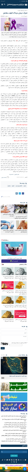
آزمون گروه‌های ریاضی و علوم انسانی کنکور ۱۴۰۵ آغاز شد (15, 423)
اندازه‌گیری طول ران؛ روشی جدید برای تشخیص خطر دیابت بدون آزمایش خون (13, 416)
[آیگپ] (14, 460)
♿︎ (25, 468)
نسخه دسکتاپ (14, 455)
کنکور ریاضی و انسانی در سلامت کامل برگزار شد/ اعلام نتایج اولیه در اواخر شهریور (13, 441)
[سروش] (9, 460)
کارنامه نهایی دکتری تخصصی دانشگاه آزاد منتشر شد (16, 439)
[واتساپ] (12, 462)
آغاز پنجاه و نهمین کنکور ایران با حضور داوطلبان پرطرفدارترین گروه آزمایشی (14, 427)
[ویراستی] (7, 460)
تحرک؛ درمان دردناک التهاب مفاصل (15, 13)
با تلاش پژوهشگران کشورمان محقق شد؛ (21, 215)
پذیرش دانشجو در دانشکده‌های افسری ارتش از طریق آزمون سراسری (14, 430)
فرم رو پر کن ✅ (14, 261)
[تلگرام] (25, 460)
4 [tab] (1, 355)
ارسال (3, 348)
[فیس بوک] (5, 460)
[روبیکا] (21, 460)
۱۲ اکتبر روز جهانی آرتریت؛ (22, 10)
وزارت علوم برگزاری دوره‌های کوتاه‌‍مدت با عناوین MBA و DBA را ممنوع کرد (13, 436)
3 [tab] (3, 355)
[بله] (16, 460)
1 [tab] (6, 355)
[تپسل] (2, 240)
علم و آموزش (16, 174)
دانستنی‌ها (11, 174)
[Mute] (5, 255)
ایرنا (15, 4)
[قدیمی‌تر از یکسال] (20, 208)
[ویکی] (14, 462)
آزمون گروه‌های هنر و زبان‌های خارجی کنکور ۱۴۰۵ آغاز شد (15, 425)
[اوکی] (16, 462)
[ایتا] (12, 460)
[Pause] (3, 255)
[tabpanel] (14, 368)
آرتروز (13, 186)
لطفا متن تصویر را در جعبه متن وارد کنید (19, 343)
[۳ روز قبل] (14, 365)
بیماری (9, 186)
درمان (25, 186)
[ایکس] (23, 460)
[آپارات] (19, 460)
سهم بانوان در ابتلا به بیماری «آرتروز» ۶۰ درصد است (8, 231)
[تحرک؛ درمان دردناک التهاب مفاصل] (14, 24)
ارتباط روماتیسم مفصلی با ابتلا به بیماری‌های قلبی (21, 231)
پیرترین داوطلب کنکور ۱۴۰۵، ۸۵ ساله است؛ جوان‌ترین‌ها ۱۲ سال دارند (14, 420)
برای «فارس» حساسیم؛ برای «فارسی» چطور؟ (18, 376)
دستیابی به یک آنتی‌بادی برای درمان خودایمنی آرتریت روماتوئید (21, 217)
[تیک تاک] (3, 460)
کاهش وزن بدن (19, 186)
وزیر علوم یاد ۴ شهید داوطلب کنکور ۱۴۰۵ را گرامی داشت (15, 433)
